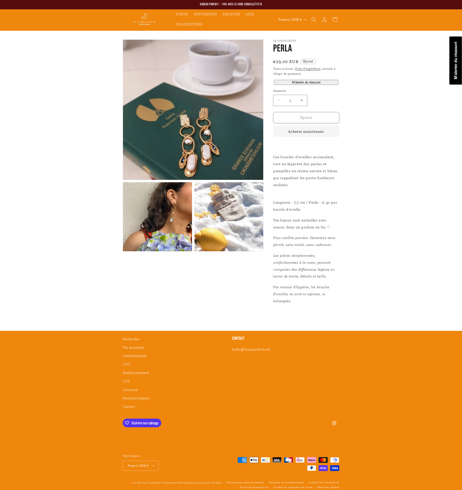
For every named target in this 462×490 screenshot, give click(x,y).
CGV (126, 381)
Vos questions (133, 348)
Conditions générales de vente (293, 487)
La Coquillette (152, 482)
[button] (313, 19)
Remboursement (136, 373)
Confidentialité (135, 356)
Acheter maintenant (306, 131)
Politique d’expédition (254, 487)
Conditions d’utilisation (323, 482)
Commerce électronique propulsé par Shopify (192, 482)
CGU (126, 364)
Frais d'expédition (308, 68)
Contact (129, 407)
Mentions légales (136, 398)
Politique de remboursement (245, 482)
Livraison (130, 390)
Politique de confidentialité (286, 482)
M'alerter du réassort (306, 82)
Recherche (131, 339)
